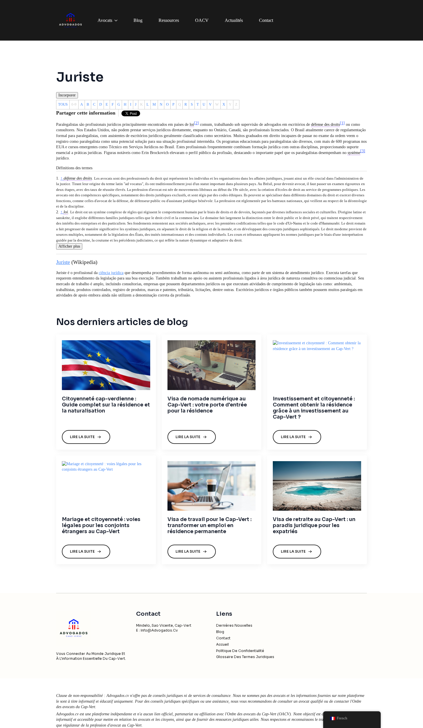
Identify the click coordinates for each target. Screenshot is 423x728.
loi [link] (192, 124)
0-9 (74, 104)
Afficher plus (69, 246)
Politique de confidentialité (240, 651)
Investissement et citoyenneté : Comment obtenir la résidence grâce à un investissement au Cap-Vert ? (314, 408)
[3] (362, 151)
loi (66, 212)
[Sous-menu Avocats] (117, 20)
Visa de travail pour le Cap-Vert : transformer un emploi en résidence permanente (209, 525)
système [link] (354, 153)
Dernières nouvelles (234, 625)
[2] (196, 123)
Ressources (169, 20)
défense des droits (78, 178)
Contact (266, 20)
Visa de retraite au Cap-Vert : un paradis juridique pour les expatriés (314, 525)
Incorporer (67, 95)
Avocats (105, 20)
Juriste (63, 262)
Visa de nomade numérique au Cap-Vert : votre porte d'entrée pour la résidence (207, 405)
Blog (138, 20)
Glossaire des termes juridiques (245, 657)
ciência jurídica (111, 273)
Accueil (222, 644)
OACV (202, 20)
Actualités (234, 20)
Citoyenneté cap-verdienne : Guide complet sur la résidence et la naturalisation (106, 405)
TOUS (63, 104)
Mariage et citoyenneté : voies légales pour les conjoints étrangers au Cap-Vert (101, 525)
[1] (342, 123)
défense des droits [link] (325, 124)
